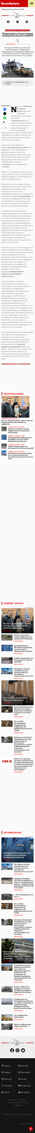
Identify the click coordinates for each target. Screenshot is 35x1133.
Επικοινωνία (25, 1102)
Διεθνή (6, 1092)
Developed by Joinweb (27, 1124)
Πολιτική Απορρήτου (13, 1102)
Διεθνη (8, 30)
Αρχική (7, 1065)
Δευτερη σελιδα (13, 832)
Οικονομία (8, 1085)
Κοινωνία (24, 1065)
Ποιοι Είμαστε (12, 1100)
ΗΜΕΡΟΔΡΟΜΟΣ (11, 44)
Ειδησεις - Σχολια (17, 30)
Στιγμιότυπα (25, 1085)
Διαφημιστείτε (18, 1105)
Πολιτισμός (25, 1072)
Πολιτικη (26, 30)
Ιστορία (23, 1079)
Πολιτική (7, 1079)
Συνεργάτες (25, 1092)
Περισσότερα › (29, 607)
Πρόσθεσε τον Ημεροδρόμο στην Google (17, 83)
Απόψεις (7, 1072)
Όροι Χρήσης (23, 1100)
